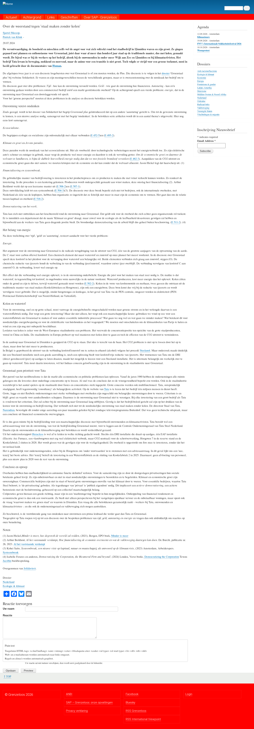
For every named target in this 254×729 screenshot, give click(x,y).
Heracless (37, 434)
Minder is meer (119, 535)
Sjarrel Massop (11, 33)
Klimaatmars (203, 37)
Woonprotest (203, 50)
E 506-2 (61, 186)
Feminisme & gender (206, 84)
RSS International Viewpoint (143, 719)
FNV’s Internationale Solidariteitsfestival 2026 (219, 43)
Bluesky (130, 702)
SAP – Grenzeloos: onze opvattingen (89, 702)
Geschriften (69, 17)
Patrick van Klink (12, 37)
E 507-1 (75, 186)
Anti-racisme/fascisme (207, 70)
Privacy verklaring (77, 710)
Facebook (132, 694)
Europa (200, 80)
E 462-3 (134, 158)
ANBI (69, 694)
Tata (106, 389)
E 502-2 (89, 283)
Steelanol (145, 350)
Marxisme (201, 90)
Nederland (8, 582)
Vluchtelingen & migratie (208, 114)
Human (56, 66)
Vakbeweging (203, 107)
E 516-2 (38, 198)
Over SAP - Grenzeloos (100, 17)
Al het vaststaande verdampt (29, 544)
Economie (201, 77)
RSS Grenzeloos (136, 710)
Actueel (11, 17)
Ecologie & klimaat (14, 586)
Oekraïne (201, 101)
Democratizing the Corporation (161, 556)
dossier (166, 73)
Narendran (9, 410)
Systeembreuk (10, 552)
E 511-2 (175, 222)
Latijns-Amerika (204, 87)
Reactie (7, 615)
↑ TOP (7, 676)
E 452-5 (95, 135)
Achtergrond (32, 17)
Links (51, 17)
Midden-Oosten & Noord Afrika (211, 94)
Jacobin (7, 560)
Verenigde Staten (204, 111)
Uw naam (8, 608)
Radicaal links (203, 104)
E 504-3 (59, 190)
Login (188, 694)
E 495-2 (109, 135)
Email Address (206, 141)
